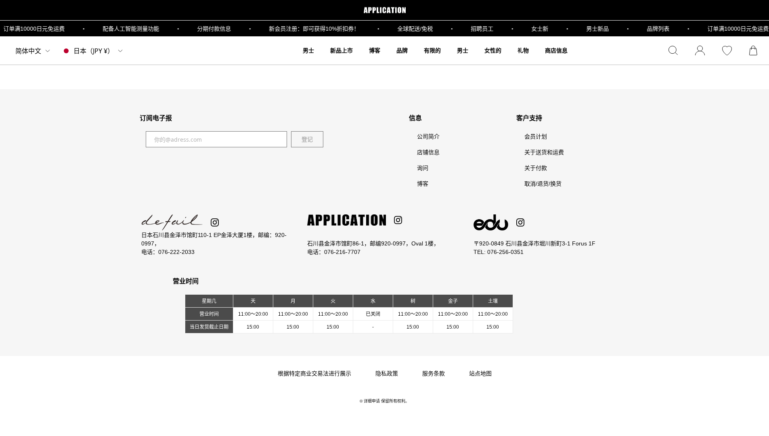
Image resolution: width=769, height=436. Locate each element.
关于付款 (535, 168)
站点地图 (480, 373)
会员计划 (535, 136)
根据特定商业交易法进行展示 (314, 373)
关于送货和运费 (544, 152)
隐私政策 (386, 373)
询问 (422, 168)
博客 (422, 183)
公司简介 (428, 136)
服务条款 (433, 373)
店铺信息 (428, 152)
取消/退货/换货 (543, 183)
